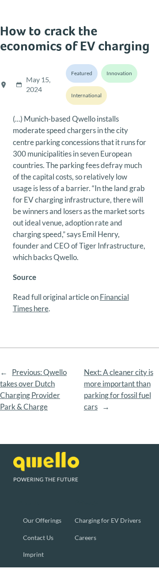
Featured (81, 73)
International (86, 95)
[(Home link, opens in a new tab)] (46, 467)
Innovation (119, 73)
